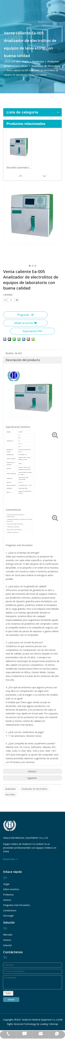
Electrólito (10, 794)
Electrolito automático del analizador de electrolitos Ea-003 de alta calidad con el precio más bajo (19, 167)
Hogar (6, 884)
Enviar (11, 999)
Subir (8, 993)
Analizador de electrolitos (34, 788)
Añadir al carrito (23, 323)
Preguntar (23, 315)
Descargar (8, 915)
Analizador (10, 788)
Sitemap (54, 1024)
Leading (44, 1024)
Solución (7, 945)
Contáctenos (9, 910)
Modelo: (10, 353)
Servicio (7, 899)
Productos (8, 894)
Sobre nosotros (11, 889)
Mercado (7, 934)
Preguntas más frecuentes (16, 905)
